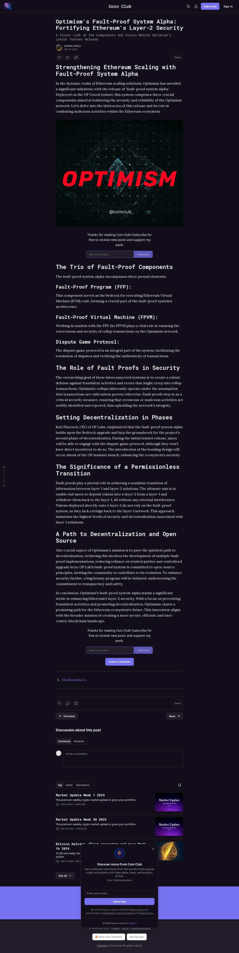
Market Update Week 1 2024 (80, 795)
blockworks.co (74, 680)
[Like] (59, 57)
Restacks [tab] (79, 741)
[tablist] (71, 741)
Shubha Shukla (72, 46)
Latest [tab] (69, 785)
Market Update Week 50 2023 (81, 819)
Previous (69, 716)
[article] (119, 802)
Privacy (115, 928)
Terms (125, 928)
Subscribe (210, 6)
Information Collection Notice (118, 913)
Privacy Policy (146, 913)
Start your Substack (110, 936)
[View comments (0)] (67, 57)
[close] (153, 849)
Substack (102, 945)
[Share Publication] (195, 6)
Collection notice (140, 928)
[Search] (188, 6)
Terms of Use (136, 909)
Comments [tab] (64, 741)
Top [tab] (60, 785)
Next (172, 716)
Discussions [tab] (82, 785)
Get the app (137, 936)
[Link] (51, 70)
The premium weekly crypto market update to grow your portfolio (96, 800)
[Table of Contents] (3, 476)
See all (63, 875)
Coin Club (80, 804)
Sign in (228, 6)
